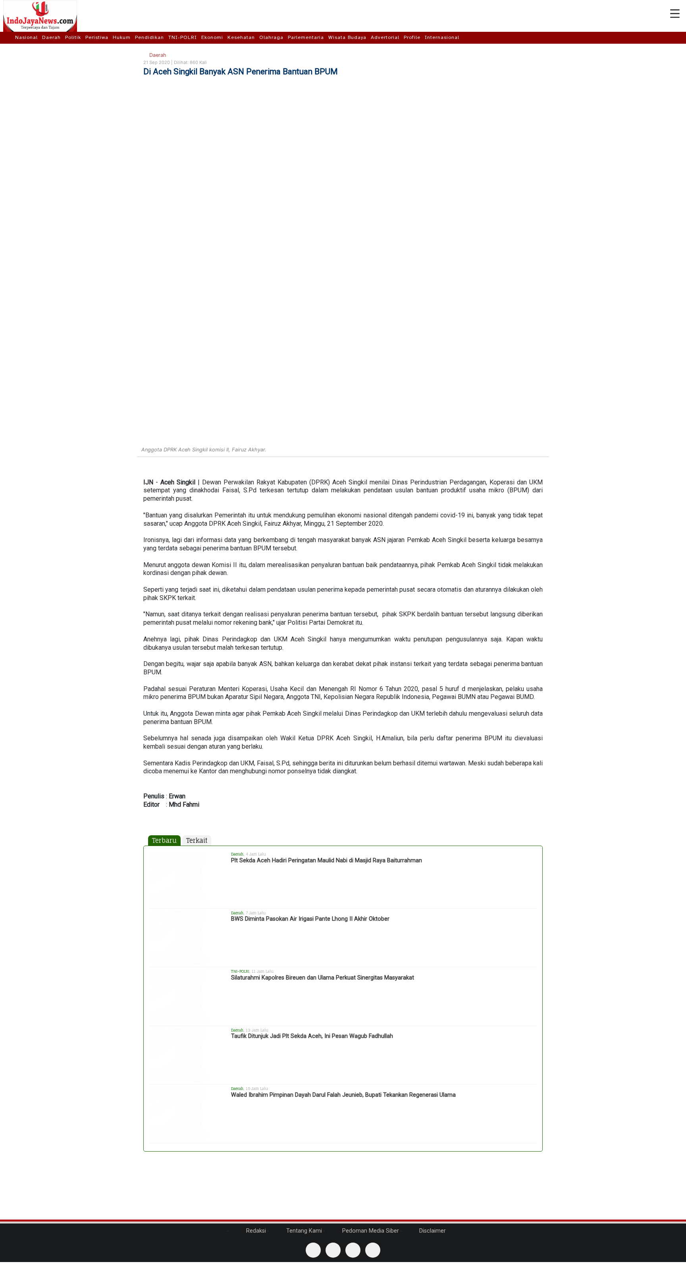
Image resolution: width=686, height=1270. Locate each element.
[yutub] (333, 1250)
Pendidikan (149, 37)
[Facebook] (313, 1250)
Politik (73, 37)
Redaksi (255, 1230)
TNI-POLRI (182, 37)
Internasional (442, 37)
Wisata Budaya (347, 37)
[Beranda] (8, 37)
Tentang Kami (303, 1230)
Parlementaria (306, 37)
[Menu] (675, 14)
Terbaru (164, 840)
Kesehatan (241, 37)
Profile (412, 37)
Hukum (122, 37)
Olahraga (271, 37)
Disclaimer (432, 1230)
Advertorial (385, 37)
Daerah (51, 37)
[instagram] (373, 1250)
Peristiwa (96, 37)
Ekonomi (212, 37)
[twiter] (353, 1250)
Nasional (26, 37)
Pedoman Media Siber (370, 1230)
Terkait (196, 840)
